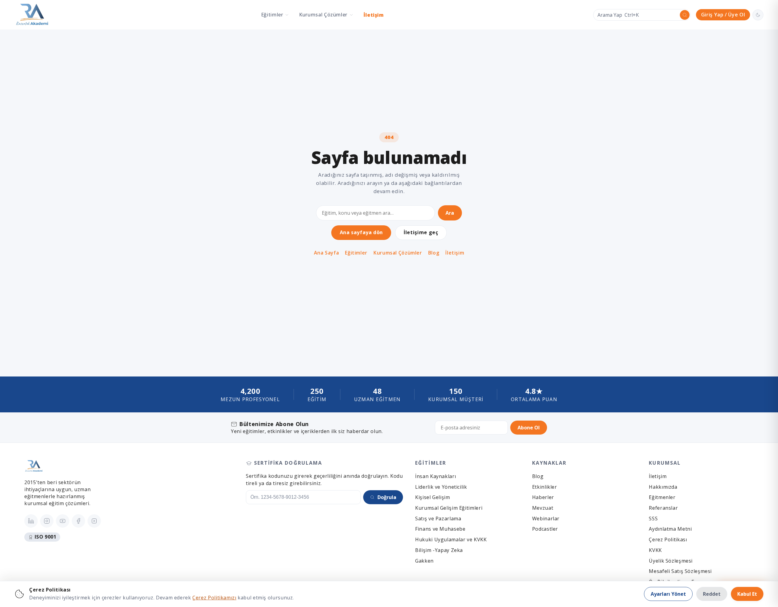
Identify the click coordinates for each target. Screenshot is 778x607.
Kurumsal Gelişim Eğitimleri (448, 508)
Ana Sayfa (326, 253)
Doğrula (386, 497)
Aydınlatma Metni (670, 528)
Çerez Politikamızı (214, 597)
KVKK (655, 550)
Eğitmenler (662, 497)
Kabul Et (747, 594)
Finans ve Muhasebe (440, 528)
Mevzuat (542, 508)
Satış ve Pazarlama (438, 518)
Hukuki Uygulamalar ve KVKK (451, 539)
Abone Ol (529, 427)
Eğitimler (356, 253)
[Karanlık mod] (757, 14)
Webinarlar (545, 518)
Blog (433, 253)
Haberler (543, 497)
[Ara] (685, 15)
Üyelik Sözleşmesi (671, 560)
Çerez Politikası (668, 539)
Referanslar (663, 508)
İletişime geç (421, 232)
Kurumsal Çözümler (398, 253)
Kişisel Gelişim (432, 497)
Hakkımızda (663, 487)
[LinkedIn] (31, 521)
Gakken (424, 560)
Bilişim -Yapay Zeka (439, 550)
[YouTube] (62, 521)
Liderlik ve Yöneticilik (441, 487)
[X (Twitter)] (94, 521)
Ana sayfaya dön (361, 232)
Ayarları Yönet (668, 594)
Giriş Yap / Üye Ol (723, 14)
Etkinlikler (544, 487)
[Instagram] (46, 521)
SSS (653, 518)
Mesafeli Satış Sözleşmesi (680, 571)
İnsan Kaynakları (435, 476)
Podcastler (545, 528)
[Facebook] (78, 521)
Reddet (712, 594)
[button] (275, 14)
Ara (450, 213)
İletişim (373, 15)
